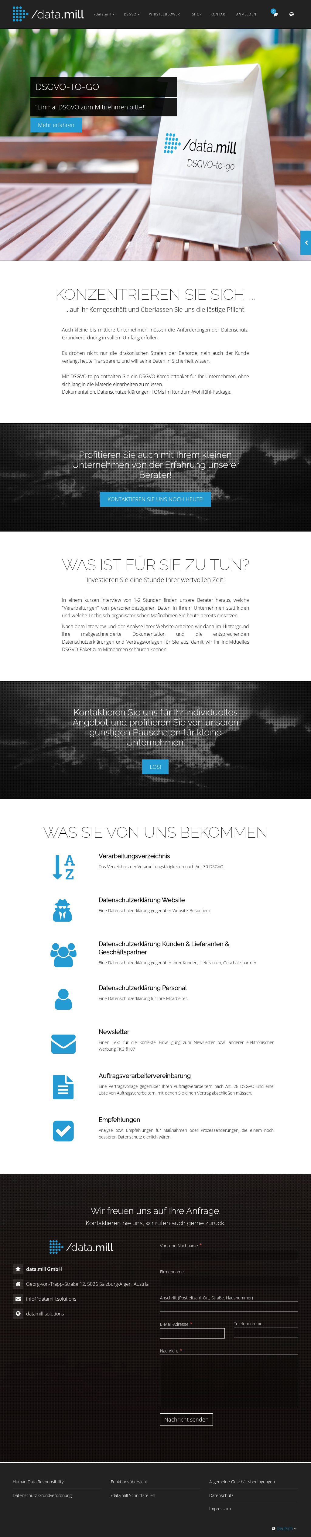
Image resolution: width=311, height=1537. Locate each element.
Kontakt (219, 14)
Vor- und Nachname (181, 1245)
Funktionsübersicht (129, 1482)
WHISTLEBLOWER (164, 14)
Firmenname (172, 1272)
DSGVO (131, 14)
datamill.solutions (44, 1313)
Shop (197, 14)
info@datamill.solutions (50, 1298)
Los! (155, 766)
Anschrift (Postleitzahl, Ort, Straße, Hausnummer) (206, 1298)
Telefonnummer (249, 1323)
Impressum (220, 1509)
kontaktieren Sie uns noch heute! (155, 499)
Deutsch (284, 1528)
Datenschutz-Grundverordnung (42, 1495)
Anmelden (246, 14)
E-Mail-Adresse (176, 1324)
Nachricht (171, 1350)
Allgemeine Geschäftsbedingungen (242, 1482)
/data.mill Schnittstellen (133, 1495)
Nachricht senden (186, 1419)
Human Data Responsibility (38, 1482)
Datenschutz (221, 1495)
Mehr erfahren (56, 124)
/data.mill (103, 14)
